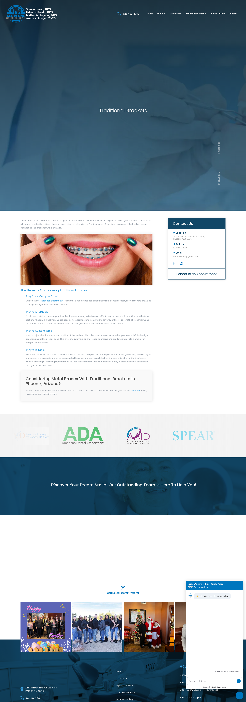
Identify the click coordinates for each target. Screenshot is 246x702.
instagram (219, 178)
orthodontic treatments (50, 300)
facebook (219, 147)
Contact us (135, 390)
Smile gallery (218, 13)
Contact (232, 13)
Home (150, 13)
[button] (161, 14)
